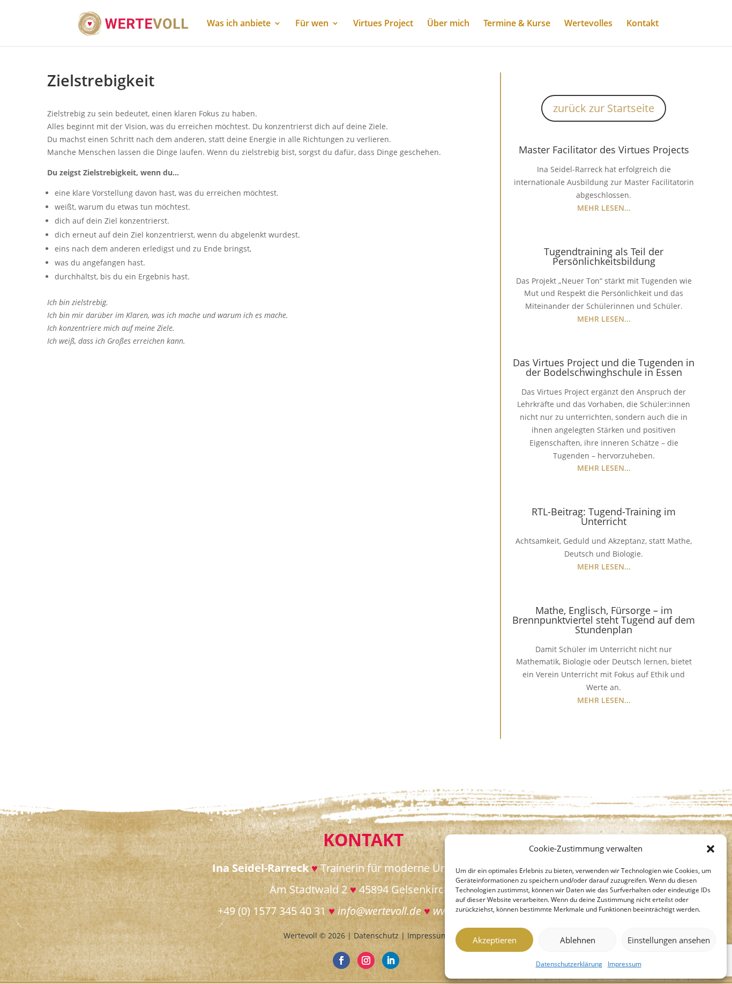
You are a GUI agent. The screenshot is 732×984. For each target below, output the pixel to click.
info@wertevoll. (373, 911)
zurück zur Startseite (603, 108)
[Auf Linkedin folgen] (390, 960)
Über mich (448, 24)
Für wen (311, 24)
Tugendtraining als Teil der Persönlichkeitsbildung (603, 256)
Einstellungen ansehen (669, 940)
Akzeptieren (495, 940)
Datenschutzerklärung (569, 963)
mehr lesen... (604, 208)
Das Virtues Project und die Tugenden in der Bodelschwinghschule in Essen (603, 367)
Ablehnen (577, 940)
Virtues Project (383, 24)
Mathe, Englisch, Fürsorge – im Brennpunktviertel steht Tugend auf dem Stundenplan (603, 620)
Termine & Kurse (516, 24)
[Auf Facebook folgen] (341, 960)
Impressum (624, 963)
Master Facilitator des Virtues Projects (604, 149)
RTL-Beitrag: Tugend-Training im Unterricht (604, 516)
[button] (710, 849)
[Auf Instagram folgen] (366, 960)
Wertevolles (588, 24)
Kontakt (642, 24)
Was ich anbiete (239, 24)
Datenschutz (376, 935)
